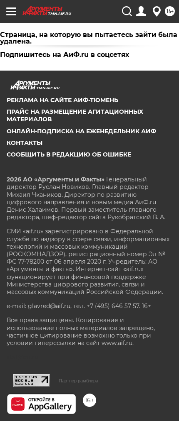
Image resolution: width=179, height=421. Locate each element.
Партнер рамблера (78, 380)
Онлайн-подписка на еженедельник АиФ (81, 131)
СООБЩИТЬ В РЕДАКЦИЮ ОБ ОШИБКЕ (69, 154)
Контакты (24, 143)
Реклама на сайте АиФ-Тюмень (62, 100)
